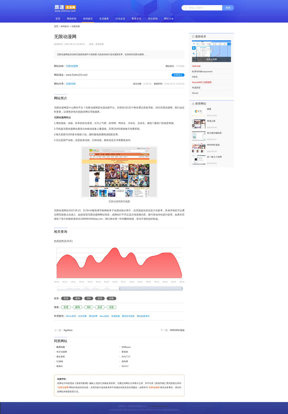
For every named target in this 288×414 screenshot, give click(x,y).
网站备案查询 (143, 316)
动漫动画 (75, 26)
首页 (58, 18)
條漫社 (59, 366)
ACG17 (125, 366)
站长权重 (82, 316)
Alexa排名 (104, 316)
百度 (66, 298)
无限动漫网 (72, 66)
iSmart (195, 93)
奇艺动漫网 (61, 352)
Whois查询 (71, 316)
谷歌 (111, 298)
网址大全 (169, 18)
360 (89, 298)
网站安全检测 (128, 316)
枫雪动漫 (60, 347)
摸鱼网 (125, 361)
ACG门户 (126, 356)
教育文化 (136, 18)
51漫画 (59, 361)
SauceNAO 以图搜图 (202, 82)
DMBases (126, 347)
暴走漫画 (60, 356)
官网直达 (178, 75)
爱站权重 (93, 316)
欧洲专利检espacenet (202, 71)
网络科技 (71, 18)
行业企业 (120, 18)
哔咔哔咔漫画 (177, 330)
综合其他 (153, 18)
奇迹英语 (196, 87)
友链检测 (115, 316)
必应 (100, 298)
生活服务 (104, 18)
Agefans (68, 330)
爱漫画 (125, 352)
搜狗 (77, 298)
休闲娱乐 (88, 18)
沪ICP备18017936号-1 (159, 406)
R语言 (195, 77)
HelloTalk (196, 66)
